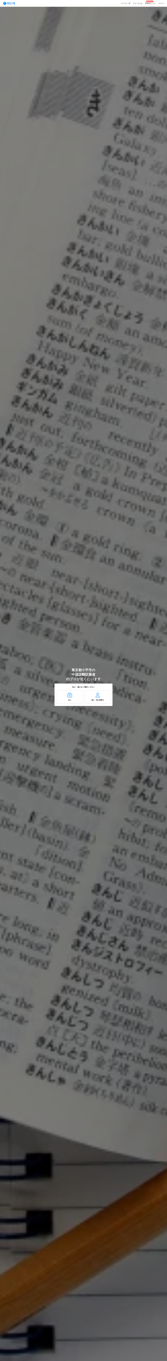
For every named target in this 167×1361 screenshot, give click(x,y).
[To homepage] (9, 3)
